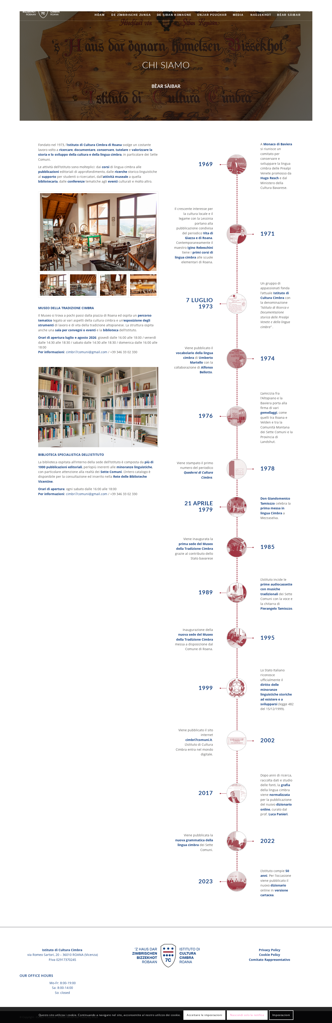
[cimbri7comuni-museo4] (113, 285)
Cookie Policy (269, 954)
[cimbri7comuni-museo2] (98, 232)
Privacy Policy (269, 950)
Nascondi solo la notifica (247, 1015)
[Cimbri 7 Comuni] (42, 10)
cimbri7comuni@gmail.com (86, 352)
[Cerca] (308, 10)
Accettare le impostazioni (204, 1015)
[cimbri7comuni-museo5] (143, 285)
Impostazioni (281, 1015)
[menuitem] (100, 10)
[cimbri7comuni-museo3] (83, 285)
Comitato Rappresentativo (269, 959)
